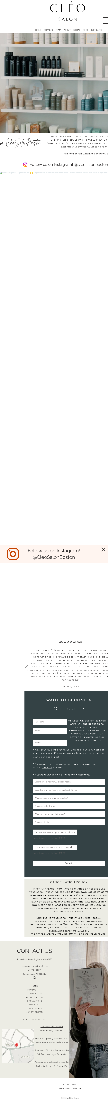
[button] (103, 549)
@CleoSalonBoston (54, 557)
